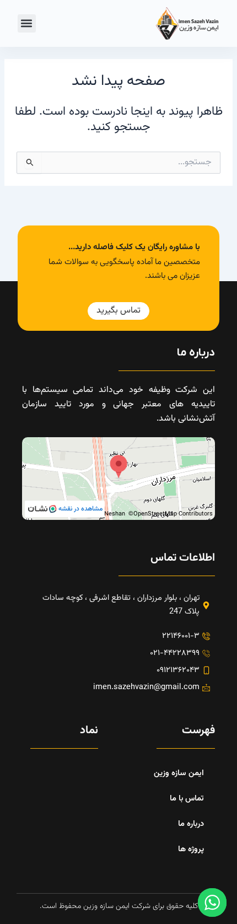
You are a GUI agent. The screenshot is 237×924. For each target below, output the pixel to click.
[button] (27, 23)
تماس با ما (187, 798)
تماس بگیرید (118, 311)
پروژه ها (191, 849)
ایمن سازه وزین (179, 773)
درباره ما (191, 824)
